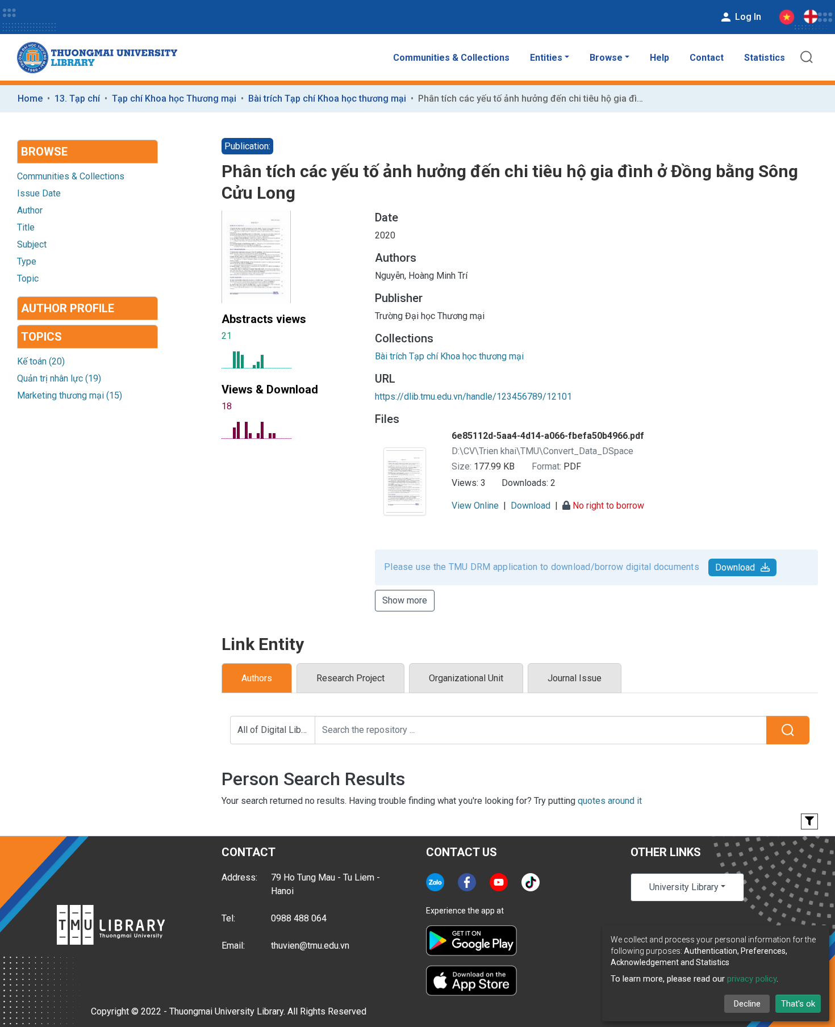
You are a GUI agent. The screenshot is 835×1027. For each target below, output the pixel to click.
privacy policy (751, 979)
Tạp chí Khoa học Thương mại (174, 98)
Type (26, 261)
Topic (28, 278)
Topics (41, 336)
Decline (747, 1004)
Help (659, 57)
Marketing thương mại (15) (69, 395)
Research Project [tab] (350, 678)
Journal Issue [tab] (575, 678)
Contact (707, 57)
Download (735, 567)
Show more (404, 600)
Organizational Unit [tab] (466, 678)
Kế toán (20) (41, 361)
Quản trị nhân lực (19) (59, 378)
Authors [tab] (256, 678)
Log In (747, 16)
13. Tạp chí (77, 98)
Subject (32, 244)
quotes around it (610, 800)
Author (30, 210)
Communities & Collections (451, 57)
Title (26, 227)
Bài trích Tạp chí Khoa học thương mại (327, 98)
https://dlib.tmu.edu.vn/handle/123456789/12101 (473, 396)
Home (30, 98)
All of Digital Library (276, 729)
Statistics (764, 57)
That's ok (798, 1004)
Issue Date (39, 193)
